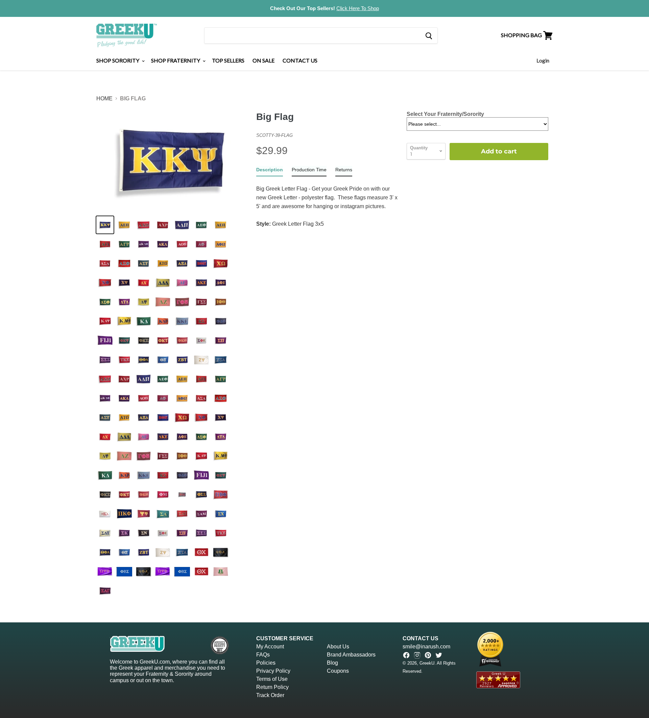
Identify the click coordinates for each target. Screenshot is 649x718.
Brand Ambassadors (351, 655)
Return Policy (272, 687)
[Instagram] (417, 655)
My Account (270, 646)
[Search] (428, 35)
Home (104, 98)
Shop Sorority (118, 60)
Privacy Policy (273, 671)
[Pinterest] (428, 655)
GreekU (426, 663)
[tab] (269, 171)
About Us (338, 646)
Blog (332, 663)
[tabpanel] (327, 202)
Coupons (338, 671)
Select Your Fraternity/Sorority (445, 114)
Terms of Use (272, 679)
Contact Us (300, 60)
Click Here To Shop (357, 8)
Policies (265, 663)
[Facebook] (406, 655)
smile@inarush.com (426, 646)
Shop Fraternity (176, 60)
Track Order (270, 695)
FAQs (263, 655)
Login (542, 60)
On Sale (263, 60)
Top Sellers (228, 60)
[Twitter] (438, 655)
